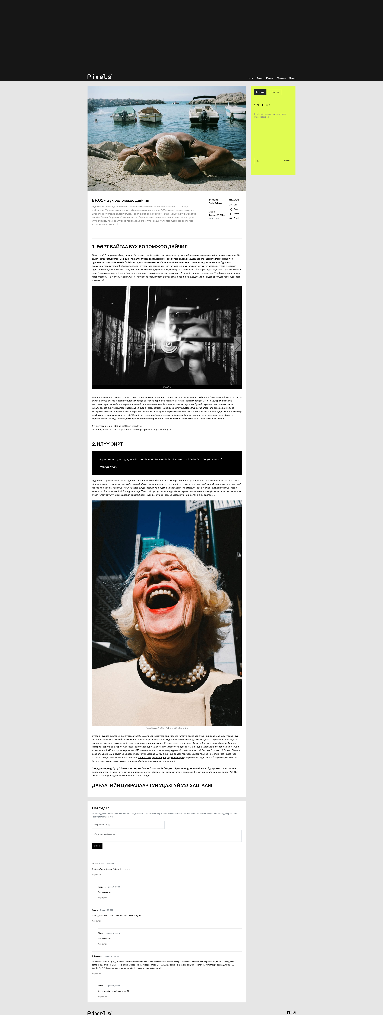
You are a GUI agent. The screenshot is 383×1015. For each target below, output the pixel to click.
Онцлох (212, 212)
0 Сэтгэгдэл (214, 218)
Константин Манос (216, 743)
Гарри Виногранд (176, 757)
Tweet (236, 209)
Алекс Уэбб (199, 743)
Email (236, 218)
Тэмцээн (281, 78)
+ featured (274, 92)
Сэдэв (259, 78)
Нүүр (250, 78)
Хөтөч (292, 78)
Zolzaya (218, 203)
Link (235, 205)
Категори (260, 92)
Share (236, 214)
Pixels (211, 203)
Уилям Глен (144, 757)
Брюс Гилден (159, 757)
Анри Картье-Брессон (122, 753)
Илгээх (97, 846)
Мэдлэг (269, 78)
